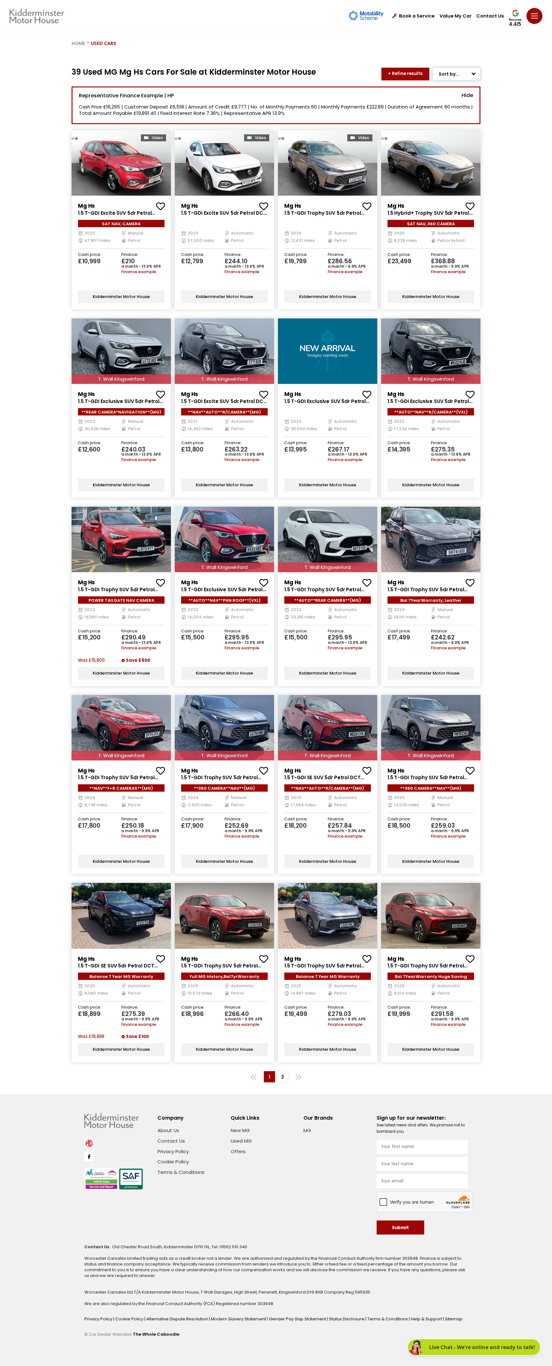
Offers (238, 1151)
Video (157, 138)
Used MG (241, 1141)
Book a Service (417, 16)
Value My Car (455, 16)
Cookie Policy (173, 1161)
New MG (240, 1130)
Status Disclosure (347, 1319)
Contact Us (490, 16)
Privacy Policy (173, 1151)
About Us (168, 1130)
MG (307, 1130)
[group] (121, 163)
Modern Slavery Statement (239, 1319)
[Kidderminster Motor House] (37, 16)
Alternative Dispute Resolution (177, 1319)
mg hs (86, 206)
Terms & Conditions (180, 1172)
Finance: (129, 255)
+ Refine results (405, 74)
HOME (78, 43)
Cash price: (89, 255)
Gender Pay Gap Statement (298, 1319)
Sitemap (454, 1319)
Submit (400, 1228)
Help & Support (427, 1319)
